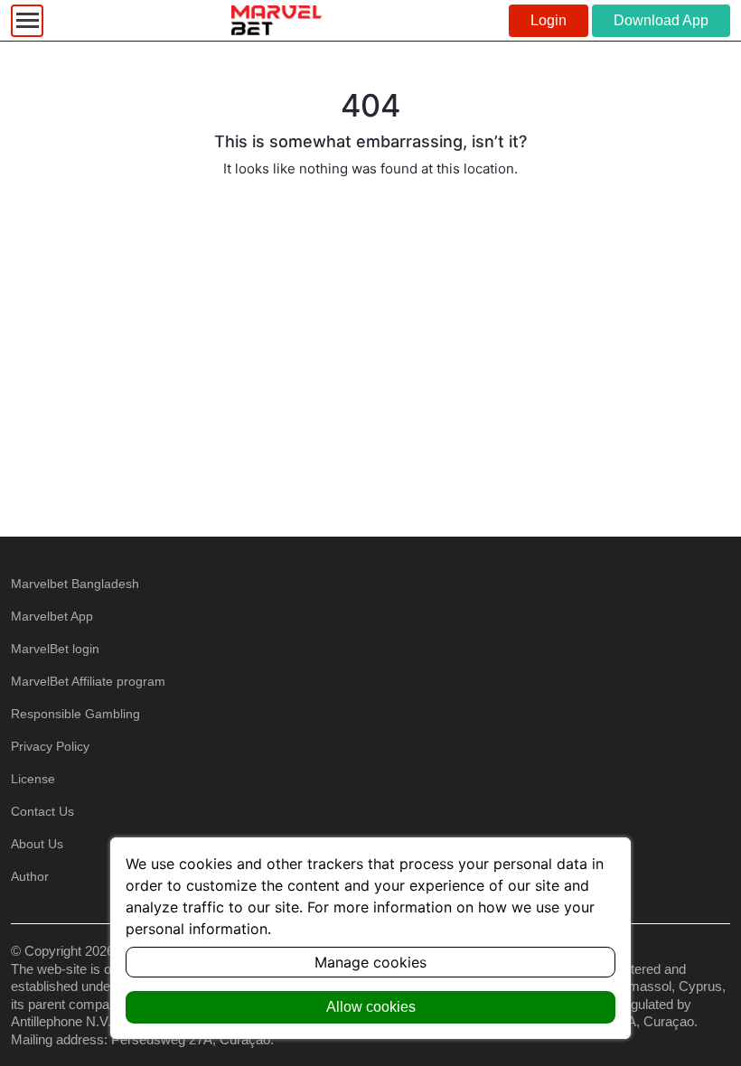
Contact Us (42, 811)
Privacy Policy (50, 746)
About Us (37, 844)
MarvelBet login (55, 648)
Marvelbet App (52, 616)
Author (30, 876)
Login (548, 20)
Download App (661, 20)
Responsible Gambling (75, 713)
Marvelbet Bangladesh (75, 583)
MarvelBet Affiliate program (88, 681)
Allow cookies (371, 1007)
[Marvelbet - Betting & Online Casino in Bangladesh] (276, 20)
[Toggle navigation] (27, 21)
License (33, 778)
